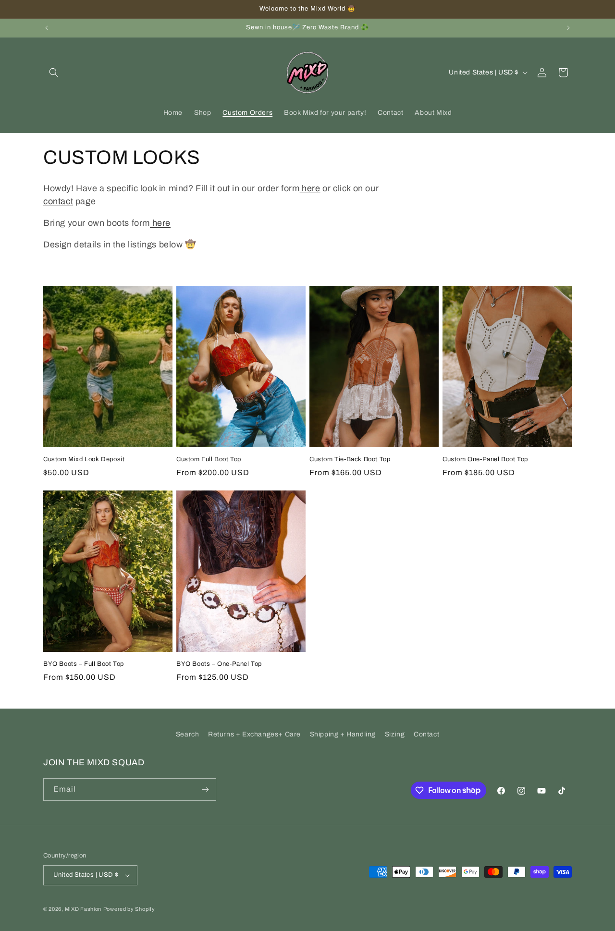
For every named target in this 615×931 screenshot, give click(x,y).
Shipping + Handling (343, 734)
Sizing (395, 734)
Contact (426, 734)
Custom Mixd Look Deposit (83, 459)
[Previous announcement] (46, 28)
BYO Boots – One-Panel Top (219, 664)
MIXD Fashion (83, 909)
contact (58, 201)
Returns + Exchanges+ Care (254, 734)
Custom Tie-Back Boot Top (349, 459)
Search (187, 734)
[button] (53, 72)
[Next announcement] (568, 28)
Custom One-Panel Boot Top (485, 459)
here (310, 188)
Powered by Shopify (129, 909)
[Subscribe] (205, 789)
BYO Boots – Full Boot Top (83, 664)
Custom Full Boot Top (208, 459)
